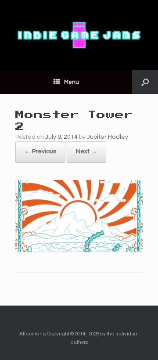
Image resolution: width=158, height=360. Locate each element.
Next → (86, 151)
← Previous (40, 151)
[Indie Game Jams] (79, 35)
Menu (71, 82)
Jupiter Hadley (107, 137)
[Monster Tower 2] (79, 250)
